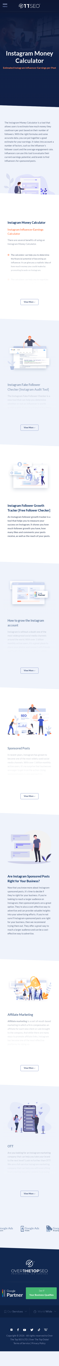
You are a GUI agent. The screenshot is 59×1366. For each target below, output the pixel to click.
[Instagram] (11, 1329)
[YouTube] (24, 1329)
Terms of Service (21, 1343)
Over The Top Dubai (39, 1339)
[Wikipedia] (47, 1330)
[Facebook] (18, 1329)
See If (41, 1292)
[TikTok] (39, 1329)
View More (29, 302)
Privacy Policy (38, 1343)
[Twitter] (31, 1329)
